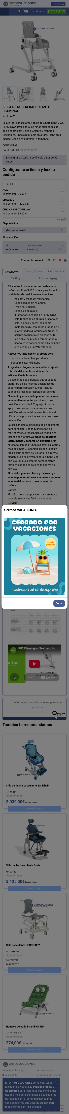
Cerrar (59, 603)
